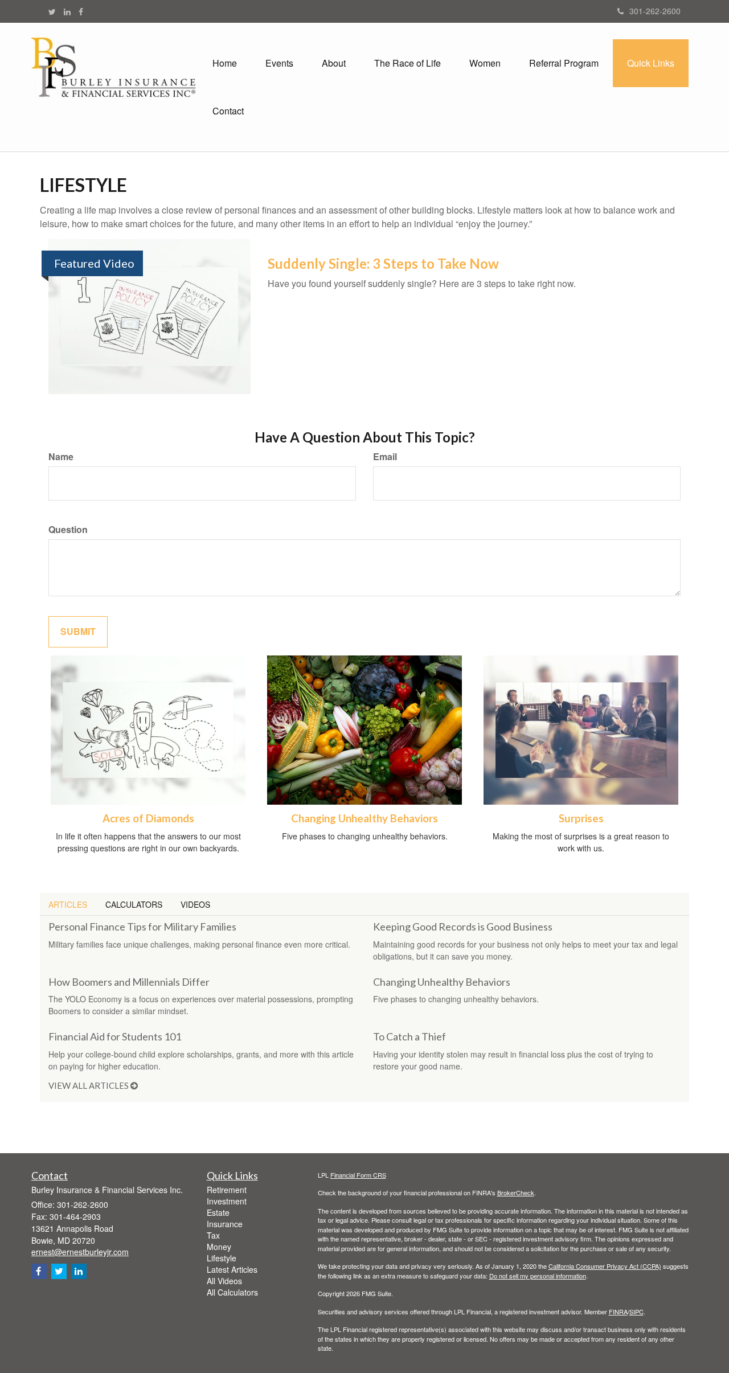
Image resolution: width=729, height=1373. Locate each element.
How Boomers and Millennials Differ (129, 982)
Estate (218, 1212)
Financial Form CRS (358, 1174)
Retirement (227, 1189)
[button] (279, 63)
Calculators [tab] (133, 904)
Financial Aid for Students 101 (114, 1036)
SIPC (636, 1311)
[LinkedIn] (67, 11)
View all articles (89, 1085)
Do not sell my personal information (537, 1275)
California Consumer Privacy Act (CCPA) (604, 1265)
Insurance (225, 1223)
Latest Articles (232, 1269)
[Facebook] (81, 11)
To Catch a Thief (409, 1036)
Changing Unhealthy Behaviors (364, 818)
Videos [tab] (195, 904)
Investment (227, 1201)
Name (60, 456)
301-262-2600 (655, 11)
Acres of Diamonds (148, 818)
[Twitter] (52, 11)
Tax (213, 1235)
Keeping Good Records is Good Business (462, 926)
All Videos (224, 1280)
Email (385, 456)
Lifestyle (221, 1258)
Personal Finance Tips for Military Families (142, 926)
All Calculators (232, 1292)
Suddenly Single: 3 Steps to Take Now (383, 263)
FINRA (618, 1311)
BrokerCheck (515, 1192)
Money (219, 1246)
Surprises (581, 818)
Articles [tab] (67, 904)
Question (68, 529)
